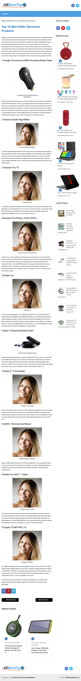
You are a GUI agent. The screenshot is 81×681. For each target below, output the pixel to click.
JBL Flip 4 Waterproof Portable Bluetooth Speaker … (67, 131)
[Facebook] (58, 28)
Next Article (43, 600)
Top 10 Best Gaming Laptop (67, 193)
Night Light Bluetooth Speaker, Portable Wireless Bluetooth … (67, 98)
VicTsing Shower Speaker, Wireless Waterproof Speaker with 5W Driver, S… (14, 649)
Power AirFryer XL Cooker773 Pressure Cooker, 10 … (71, 308)
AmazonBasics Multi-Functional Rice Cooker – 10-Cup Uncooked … (67, 292)
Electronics (42, 642)
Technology (16, 642)
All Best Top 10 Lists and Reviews (24, 677)
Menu (6, 14)
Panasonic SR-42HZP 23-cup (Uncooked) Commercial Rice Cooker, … (67, 323)
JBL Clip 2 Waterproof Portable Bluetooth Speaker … (67, 65)
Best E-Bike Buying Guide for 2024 (70, 213)
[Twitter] (68, 28)
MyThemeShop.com (72, 677)
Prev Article (11, 600)
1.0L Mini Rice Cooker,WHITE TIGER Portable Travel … (71, 261)
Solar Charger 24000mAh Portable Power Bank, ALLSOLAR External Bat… (40, 650)
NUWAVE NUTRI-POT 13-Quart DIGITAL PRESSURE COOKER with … (67, 245)
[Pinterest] (63, 28)
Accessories (8, 642)
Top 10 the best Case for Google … (65, 165)
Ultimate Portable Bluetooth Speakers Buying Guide (65, 228)
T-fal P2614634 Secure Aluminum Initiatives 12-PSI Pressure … (67, 276)
